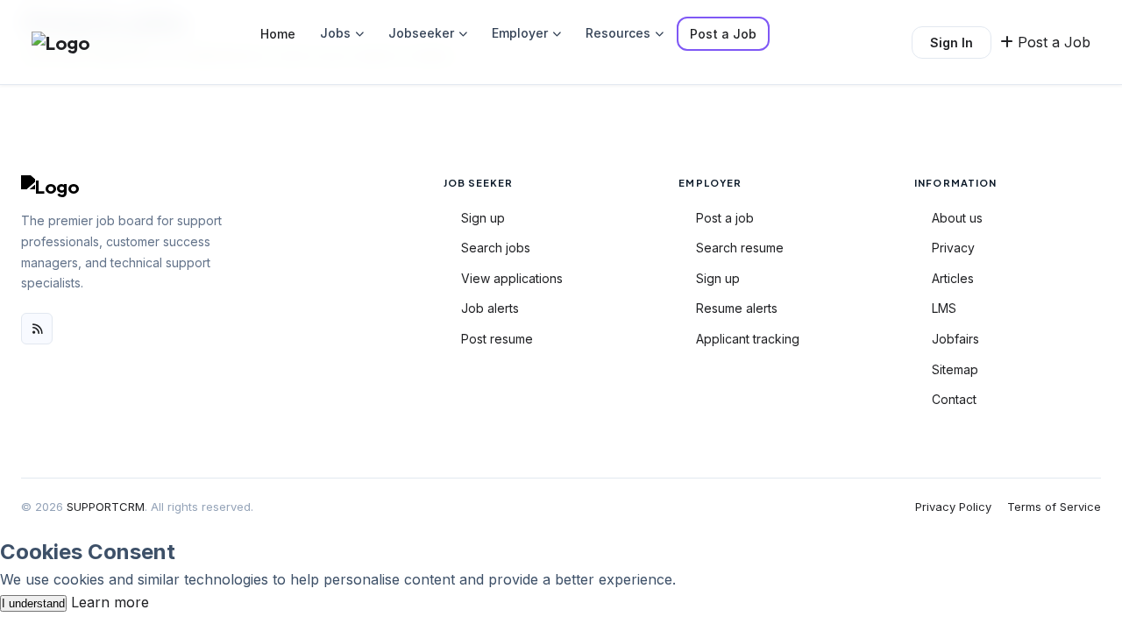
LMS (944, 308)
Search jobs (495, 247)
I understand (33, 603)
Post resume (497, 338)
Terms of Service (1054, 507)
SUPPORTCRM (106, 507)
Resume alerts (737, 308)
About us (957, 217)
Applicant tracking (747, 338)
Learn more (110, 602)
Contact (954, 399)
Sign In (951, 42)
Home (277, 33)
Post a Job (723, 33)
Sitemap (955, 369)
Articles (953, 278)
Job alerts (490, 308)
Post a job (725, 217)
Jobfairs (955, 338)
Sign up (483, 217)
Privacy (953, 247)
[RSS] (37, 328)
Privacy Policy (953, 507)
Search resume (740, 247)
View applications (512, 278)
